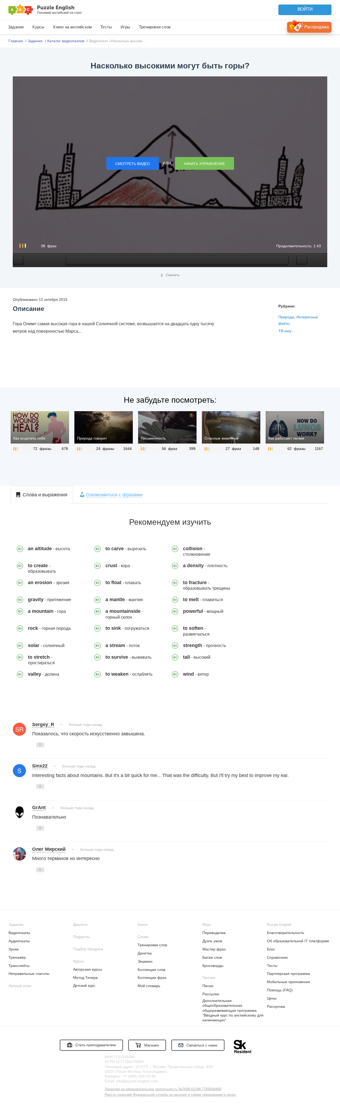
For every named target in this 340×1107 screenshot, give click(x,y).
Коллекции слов (151, 969)
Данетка (145, 953)
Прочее (208, 977)
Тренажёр (17, 957)
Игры (125, 27)
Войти (305, 9)
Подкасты (81, 937)
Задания (16, 27)
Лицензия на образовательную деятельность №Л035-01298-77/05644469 (163, 1089)
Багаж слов (212, 957)
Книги (142, 924)
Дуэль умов (212, 941)
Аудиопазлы (19, 941)
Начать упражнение (204, 164)
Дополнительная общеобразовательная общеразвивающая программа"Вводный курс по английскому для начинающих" (233, 1010)
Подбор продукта (88, 949)
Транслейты (18, 965)
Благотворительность (285, 933)
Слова (143, 937)
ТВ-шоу (284, 331)
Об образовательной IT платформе (298, 941)
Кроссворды (212, 965)
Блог (271, 949)
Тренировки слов (155, 27)
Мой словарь (149, 986)
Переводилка (214, 933)
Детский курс (84, 985)
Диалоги (80, 924)
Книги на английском (72, 27)
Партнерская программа (288, 973)
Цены (272, 998)
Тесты (106, 27)
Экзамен (145, 961)
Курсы (38, 27)
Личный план (19, 986)
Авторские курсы (87, 969)
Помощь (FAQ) (280, 990)
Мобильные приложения (288, 982)
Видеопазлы (19, 933)
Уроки (13, 949)
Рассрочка (276, 1006)
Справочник (277, 957)
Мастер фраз (214, 949)
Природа (286, 317)
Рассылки (210, 994)
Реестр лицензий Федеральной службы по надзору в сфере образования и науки (170, 1095)
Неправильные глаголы (28, 973)
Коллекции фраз (152, 977)
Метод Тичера (85, 977)
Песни (207, 986)
